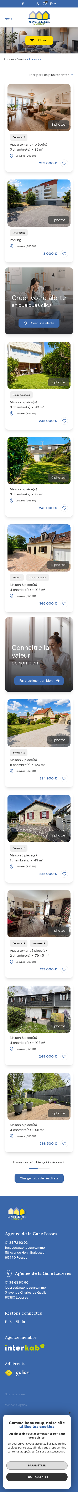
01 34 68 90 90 (16, 1282)
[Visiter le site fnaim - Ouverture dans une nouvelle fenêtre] (9, 1373)
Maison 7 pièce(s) (27, 762)
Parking (15, 240)
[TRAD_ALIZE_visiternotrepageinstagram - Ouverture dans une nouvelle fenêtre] (17, 1321)
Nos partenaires (15, 1394)
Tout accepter (37, 1477)
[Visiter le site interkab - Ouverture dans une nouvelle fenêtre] (22, 1373)
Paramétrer (37, 1465)
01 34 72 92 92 (16, 1242)
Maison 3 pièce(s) (26, 857)
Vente (21, 59)
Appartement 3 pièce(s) (29, 953)
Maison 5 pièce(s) (27, 404)
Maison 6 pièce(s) (27, 587)
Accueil (8, 59)
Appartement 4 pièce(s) (28, 147)
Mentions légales (16, 1405)
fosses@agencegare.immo (25, 1247)
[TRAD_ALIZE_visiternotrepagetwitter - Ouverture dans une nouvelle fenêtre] (10, 1321)
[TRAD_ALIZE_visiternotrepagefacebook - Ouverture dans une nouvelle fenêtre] (23, 3)
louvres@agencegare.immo (25, 1287)
